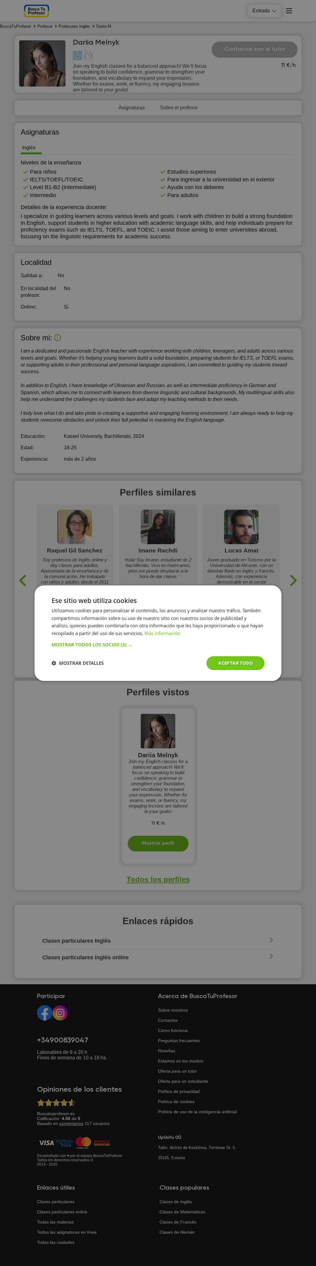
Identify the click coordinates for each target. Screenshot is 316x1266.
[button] (158, 644)
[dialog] (158, 633)
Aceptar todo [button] (235, 663)
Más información (162, 633)
